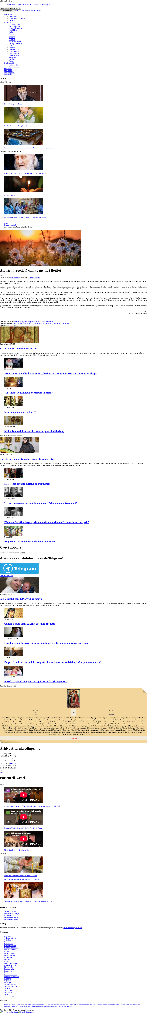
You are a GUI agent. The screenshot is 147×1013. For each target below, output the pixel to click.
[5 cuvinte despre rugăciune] (23, 100)
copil (41, 1004)
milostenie (118, 1004)
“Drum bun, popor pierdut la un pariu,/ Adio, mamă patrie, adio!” (40, 503)
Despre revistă (13, 16)
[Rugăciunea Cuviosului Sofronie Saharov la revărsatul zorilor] (23, 170)
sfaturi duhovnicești (37, 1006)
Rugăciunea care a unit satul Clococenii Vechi (29, 541)
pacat (139, 1004)
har (84, 1004)
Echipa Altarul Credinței (17, 18)
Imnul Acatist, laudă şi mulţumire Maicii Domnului (21, 879)
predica (13, 1006)
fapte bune (76, 1004)
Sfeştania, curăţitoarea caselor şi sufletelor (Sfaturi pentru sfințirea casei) (28, 901)
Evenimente (8, 75)
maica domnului (103, 1004)
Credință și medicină (15, 43)
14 (11, 763)
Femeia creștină (9, 953)
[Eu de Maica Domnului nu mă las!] (19, 342)
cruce (48, 1004)
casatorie (18, 1004)
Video (11, 61)
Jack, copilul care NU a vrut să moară (21, 598)
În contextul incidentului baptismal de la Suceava (20, 876)
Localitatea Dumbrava (11, 917)
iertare (90, 1004)
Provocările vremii (15, 42)
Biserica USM (9, 915)
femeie (81, 1004)
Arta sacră (7, 936)
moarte (127, 1004)
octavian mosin (133, 1004)
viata (65, 1006)
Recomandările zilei (6, 576)
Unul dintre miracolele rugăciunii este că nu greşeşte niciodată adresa (27, 126)
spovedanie (50, 1006)
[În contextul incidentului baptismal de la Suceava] (23, 872)
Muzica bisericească (11, 963)
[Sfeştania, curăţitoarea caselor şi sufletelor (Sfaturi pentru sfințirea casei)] (23, 898)
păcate (20, 1006)
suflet (59, 1006)
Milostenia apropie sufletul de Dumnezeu (27, 483)
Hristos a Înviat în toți (11, 195)
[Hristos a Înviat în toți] (23, 192)
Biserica (6, 1004)
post (10, 1006)
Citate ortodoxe (14, 53)
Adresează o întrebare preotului (10, 8)
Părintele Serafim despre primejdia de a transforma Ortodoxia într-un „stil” (46, 522)
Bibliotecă (7, 22)
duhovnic (57, 1004)
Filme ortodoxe (14, 51)
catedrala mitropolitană (26, 1004)
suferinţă (55, 1006)
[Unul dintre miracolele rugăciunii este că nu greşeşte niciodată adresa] (23, 122)
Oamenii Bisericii (10, 965)
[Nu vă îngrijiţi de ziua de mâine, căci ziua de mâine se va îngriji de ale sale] (23, 144)
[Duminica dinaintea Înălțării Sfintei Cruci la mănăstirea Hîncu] (23, 214)
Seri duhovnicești (10, 984)
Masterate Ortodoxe (11, 919)
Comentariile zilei (15, 26)
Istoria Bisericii (9, 961)
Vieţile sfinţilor (14, 65)
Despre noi (8, 14)
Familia (11, 34)
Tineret (11, 45)
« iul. (1, 772)
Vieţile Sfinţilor (9, 996)
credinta (45, 1004)
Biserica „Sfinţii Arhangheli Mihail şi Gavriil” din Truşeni (23, 828)
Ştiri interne (8, 69)
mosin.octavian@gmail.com (72, 928)
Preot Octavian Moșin (11, 913)
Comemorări (8, 944)
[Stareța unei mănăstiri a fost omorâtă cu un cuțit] (19, 452)
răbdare (30, 1006)
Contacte (12, 20)
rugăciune (24, 1006)
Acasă (6, 223)
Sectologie (12, 59)
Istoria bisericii (9, 63)
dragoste (53, 1004)
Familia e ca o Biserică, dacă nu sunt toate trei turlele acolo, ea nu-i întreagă (46, 642)
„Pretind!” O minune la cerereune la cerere (28, 392)
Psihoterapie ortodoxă (11, 977)
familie (71, 1004)
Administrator (14, 278)
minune (123, 1004)
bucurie (13, 1004)
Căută (23, 553)
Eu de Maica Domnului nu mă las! (19, 348)
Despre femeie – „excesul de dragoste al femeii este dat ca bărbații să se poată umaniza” (52, 662)
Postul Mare (13, 30)
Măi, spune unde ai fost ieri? (20, 412)
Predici (11, 32)
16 (15, 763)
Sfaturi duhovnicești (15, 28)
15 (13, 763)
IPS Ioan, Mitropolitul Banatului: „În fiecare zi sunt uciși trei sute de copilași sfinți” (50, 373)
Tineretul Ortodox (10, 911)
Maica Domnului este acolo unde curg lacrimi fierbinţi (34, 431)
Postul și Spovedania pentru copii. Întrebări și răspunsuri (35, 681)
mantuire (113, 1004)
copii (38, 1004)
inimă (94, 1004)
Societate (12, 40)
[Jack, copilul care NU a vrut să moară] (19, 592)
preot (17, 1006)
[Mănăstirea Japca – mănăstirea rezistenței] (23, 846)
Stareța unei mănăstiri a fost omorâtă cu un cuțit (27, 458)
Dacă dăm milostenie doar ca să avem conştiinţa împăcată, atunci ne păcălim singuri (41, 323)
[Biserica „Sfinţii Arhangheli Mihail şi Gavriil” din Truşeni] (23, 824)
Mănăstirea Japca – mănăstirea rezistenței (18, 850)
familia (67, 1004)
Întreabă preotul (9, 73)
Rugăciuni (12, 57)
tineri (62, 1006)
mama (109, 1004)
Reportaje (12, 47)
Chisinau (34, 1004)
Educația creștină (10, 225)
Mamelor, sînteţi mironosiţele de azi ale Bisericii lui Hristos (33, 322)
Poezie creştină (14, 55)
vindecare (69, 1006)
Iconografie (8, 957)
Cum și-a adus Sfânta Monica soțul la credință (29, 623)
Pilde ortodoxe (14, 49)
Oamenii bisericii (14, 67)
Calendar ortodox (14, 24)
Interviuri (12, 38)
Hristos (87, 1004)
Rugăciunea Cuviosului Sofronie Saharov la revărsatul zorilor (25, 173)
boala (10, 1004)
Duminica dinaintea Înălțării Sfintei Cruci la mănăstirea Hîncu (25, 217)
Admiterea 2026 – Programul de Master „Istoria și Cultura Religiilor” (27, 4)
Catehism (12, 36)
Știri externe (8, 71)
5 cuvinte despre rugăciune (13, 104)
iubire (97, 1004)
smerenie (44, 1006)
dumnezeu (63, 1004)
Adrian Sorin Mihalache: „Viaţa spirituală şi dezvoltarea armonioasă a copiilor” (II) (32, 806)
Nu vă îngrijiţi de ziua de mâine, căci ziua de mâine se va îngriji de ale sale (29, 148)
